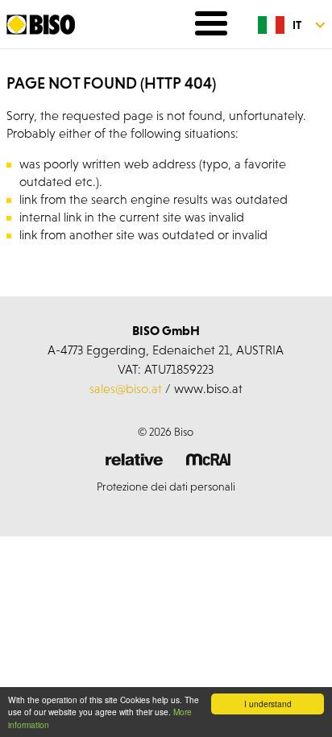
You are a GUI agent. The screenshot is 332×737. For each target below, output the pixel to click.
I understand (268, 704)
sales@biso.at (125, 388)
